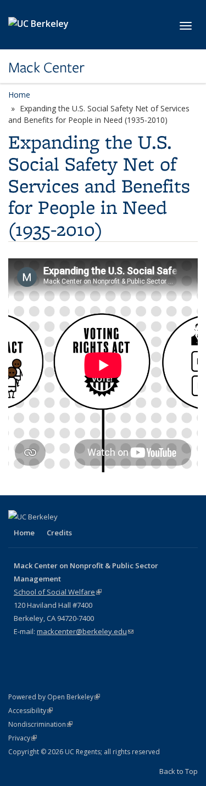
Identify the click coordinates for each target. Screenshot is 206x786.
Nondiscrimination (40, 724)
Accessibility (30, 710)
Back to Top (178, 771)
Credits (59, 533)
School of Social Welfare (58, 592)
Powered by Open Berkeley (54, 697)
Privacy (22, 738)
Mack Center (46, 67)
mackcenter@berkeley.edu (85, 631)
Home (19, 94)
